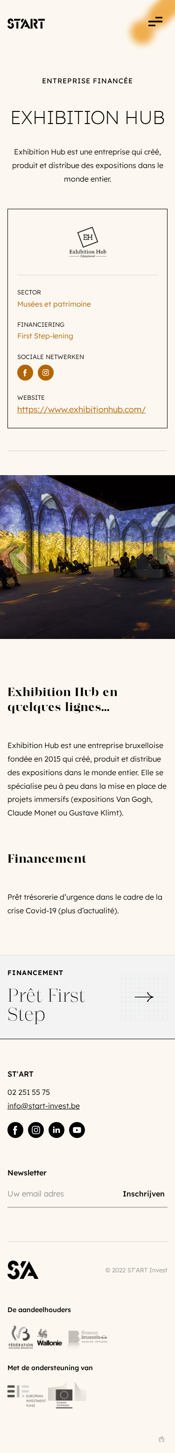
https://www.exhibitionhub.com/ (81, 409)
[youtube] (77, 1130)
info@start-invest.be (43, 1105)
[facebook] (15, 1130)
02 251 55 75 (28, 1092)
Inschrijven (144, 1193)
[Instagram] (46, 373)
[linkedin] (56, 1130)
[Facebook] (25, 373)
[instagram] (36, 1130)
